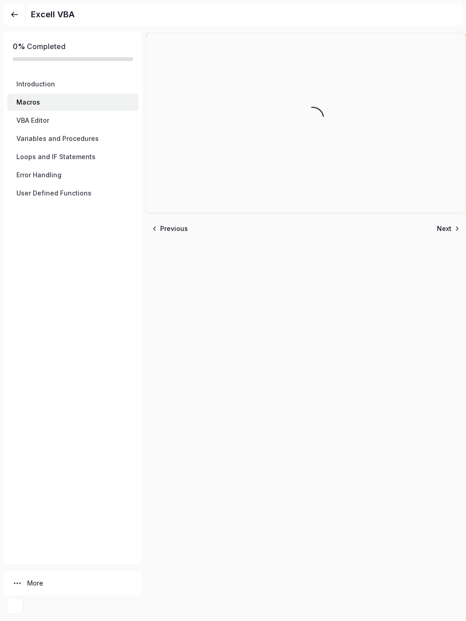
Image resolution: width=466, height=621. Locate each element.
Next (444, 228)
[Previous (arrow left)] (16, 310)
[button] (72, 84)
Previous (174, 228)
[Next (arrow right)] (450, 310)
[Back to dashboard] (14, 14)
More (35, 583)
